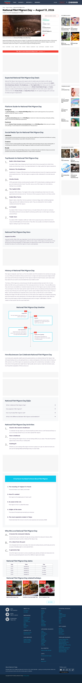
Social (12, 46)
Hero (20, 46)
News (25, 624)
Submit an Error (27, 634)
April (42, 614)
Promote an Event (27, 632)
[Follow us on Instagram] (73, 2)
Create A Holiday (27, 639)
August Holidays (9, 7)
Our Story (26, 612)
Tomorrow (43, 632)
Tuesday (43, 639)
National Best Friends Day (64, 647)
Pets (60, 619)
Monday (43, 638)
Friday (42, 643)
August (42, 620)
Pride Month (61, 646)
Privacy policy (26, 675)
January (42, 610)
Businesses (33, 46)
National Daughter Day (64, 649)
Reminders (37, 2)
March (42, 613)
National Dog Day (62, 651)
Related (51, 46)
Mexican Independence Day (65, 644)
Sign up (62, 2)
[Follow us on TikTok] (77, 2)
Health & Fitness (62, 614)
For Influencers (27, 621)
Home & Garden (62, 616)
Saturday (43, 644)
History (23, 46)
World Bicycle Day (62, 650)
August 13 (26, 566)
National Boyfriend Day (64, 642)
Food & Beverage (15, 12)
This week (43, 635)
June (42, 617)
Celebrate (47, 46)
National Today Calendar (46, 650)
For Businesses (27, 617)
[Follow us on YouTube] (69, 2)
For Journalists (27, 619)
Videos (25, 627)
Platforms (8, 46)
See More (50, 602)
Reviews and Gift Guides (46, 655)
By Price (60, 632)
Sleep (60, 620)
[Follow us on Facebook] (71, 2)
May (42, 616)
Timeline (28, 46)
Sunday (42, 636)
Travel (60, 623)
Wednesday (43, 640)
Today (14, 2)
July (42, 619)
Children (60, 613)
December (43, 625)
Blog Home (43, 661)
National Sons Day (63, 643)
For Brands (26, 620)
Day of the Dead (62, 640)
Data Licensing (27, 642)
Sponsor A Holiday (27, 640)
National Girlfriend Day (63, 639)
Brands (16, 46)
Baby (60, 610)
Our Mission (26, 610)
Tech (60, 621)
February (43, 612)
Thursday (43, 642)
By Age (60, 628)
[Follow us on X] (75, 2)
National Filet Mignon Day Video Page (22, 37)
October (43, 623)
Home (4, 7)
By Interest (61, 629)
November (43, 624)
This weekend (44, 634)
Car (59, 612)
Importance (41, 46)
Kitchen (60, 617)
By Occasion (61, 631)
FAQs (37, 46)
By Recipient (61, 634)
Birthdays (29, 2)
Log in (55, 2)
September (43, 621)
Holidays (20, 2)
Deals (4, 46)
